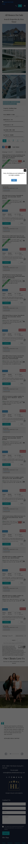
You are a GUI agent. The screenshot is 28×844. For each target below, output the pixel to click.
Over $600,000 (14, 69)
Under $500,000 (14, 64)
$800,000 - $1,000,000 (14, 41)
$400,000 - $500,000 (14, 92)
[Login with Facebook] (3, 147)
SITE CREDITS (19, 793)
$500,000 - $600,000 (14, 66)
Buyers (24, 843)
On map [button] (13, 140)
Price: (9, 114)
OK (14, 180)
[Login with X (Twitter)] (9, 147)
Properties (17, 843)
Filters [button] (22, 140)
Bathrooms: (8, 124)
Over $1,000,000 (14, 44)
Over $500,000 (14, 95)
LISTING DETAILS (6, 223)
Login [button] (16, 147)
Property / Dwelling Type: (10, 108)
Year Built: (9, 130)
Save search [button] (4, 140)
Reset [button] (18, 140)
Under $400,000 (14, 89)
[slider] (16, 116)
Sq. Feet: (8, 135)
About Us (10, 843)
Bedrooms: (8, 119)
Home (3, 843)
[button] (16, 6)
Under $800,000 (14, 38)
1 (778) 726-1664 (6, 189)
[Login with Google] (6, 147)
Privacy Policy (10, 793)
